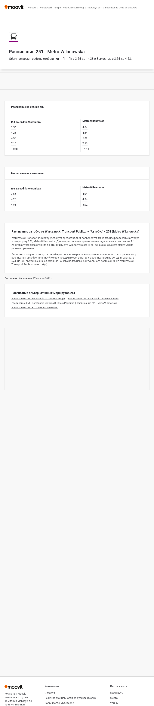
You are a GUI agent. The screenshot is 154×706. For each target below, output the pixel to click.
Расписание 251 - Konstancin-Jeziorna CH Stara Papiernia (42, 303)
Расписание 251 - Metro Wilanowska (97, 303)
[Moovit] (14, 7)
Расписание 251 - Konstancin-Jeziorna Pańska (93, 298)
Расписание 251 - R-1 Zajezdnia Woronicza (34, 307)
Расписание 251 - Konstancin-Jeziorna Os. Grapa (38, 298)
